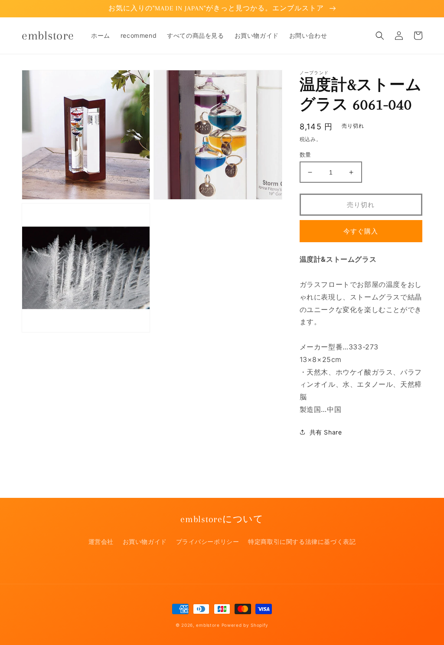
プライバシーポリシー (207, 541)
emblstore (207, 625)
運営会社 (101, 541)
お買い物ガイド (145, 541)
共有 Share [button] (326, 432)
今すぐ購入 (360, 231)
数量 (305, 154)
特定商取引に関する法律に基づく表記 (302, 541)
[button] (379, 35)
